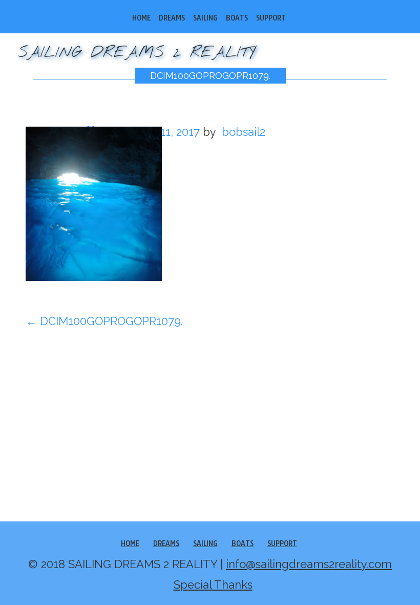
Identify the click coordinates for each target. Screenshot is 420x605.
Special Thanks (213, 584)
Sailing (205, 18)
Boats (237, 18)
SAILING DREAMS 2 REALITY (137, 53)
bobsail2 (243, 131)
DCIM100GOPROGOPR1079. (210, 75)
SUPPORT (271, 18)
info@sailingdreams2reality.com (309, 564)
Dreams (172, 18)
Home (141, 18)
